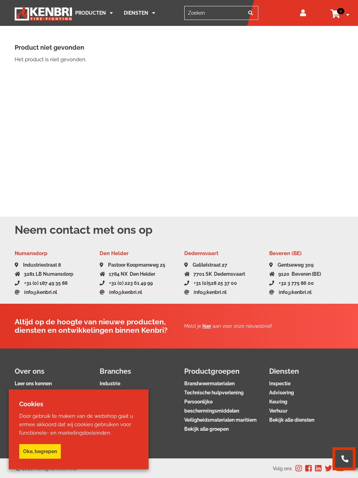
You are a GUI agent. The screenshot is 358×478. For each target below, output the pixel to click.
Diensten (136, 13)
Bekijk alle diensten (291, 420)
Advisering (281, 392)
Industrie (110, 383)
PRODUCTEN (90, 13)
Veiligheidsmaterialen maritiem (220, 420)
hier (206, 326)
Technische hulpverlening (214, 392)
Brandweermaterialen (209, 383)
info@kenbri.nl (40, 292)
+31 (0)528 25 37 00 (215, 283)
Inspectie (280, 383)
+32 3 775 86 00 (296, 283)
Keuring (278, 402)
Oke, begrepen (40, 451)
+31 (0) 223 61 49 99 (130, 283)
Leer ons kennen (33, 383)
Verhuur (278, 411)
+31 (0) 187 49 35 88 (45, 283)
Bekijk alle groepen (206, 429)
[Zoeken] (250, 13)
